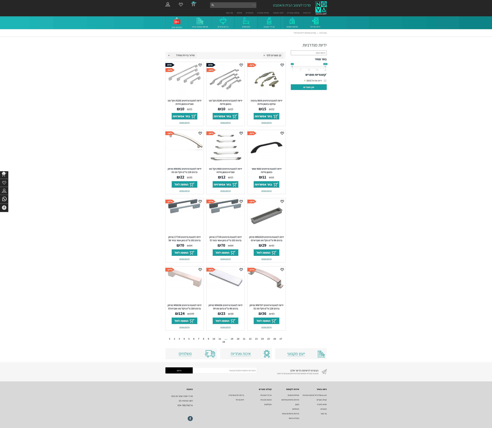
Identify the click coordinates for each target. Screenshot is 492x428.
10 (214, 338)
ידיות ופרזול (314, 80)
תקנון (297, 404)
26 (274, 338)
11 (220, 338)
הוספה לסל (181, 184)
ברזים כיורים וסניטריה (236, 395)
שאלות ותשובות (293, 395)
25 (268, 338)
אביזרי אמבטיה (266, 395)
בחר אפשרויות (263, 116)
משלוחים (295, 409)
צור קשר (229, 12)
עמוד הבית (323, 33)
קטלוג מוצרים (293, 12)
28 (223, 341)
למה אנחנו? (278, 12)
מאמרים (249, 12)
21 (244, 338)
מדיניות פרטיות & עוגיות (290, 413)
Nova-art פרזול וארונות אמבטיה (315, 395)
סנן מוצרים (308, 87)
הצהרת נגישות (294, 418)
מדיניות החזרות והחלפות (290, 399)
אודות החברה (263, 12)
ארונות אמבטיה (266, 399)
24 (262, 338)
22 (250, 338)
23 (256, 338)
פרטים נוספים (267, 122)
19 (232, 338)
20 (238, 338)
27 (281, 338)
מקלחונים (268, 404)
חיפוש (239, 12)
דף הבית (307, 12)
